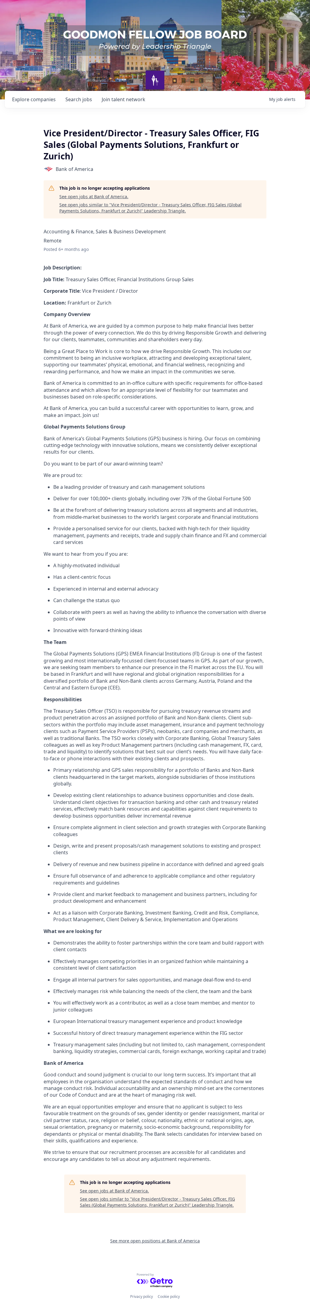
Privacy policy (141, 1296)
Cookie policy (169, 1296)
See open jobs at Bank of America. (93, 196)
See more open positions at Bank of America (155, 1241)
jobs (78, 99)
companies (34, 99)
